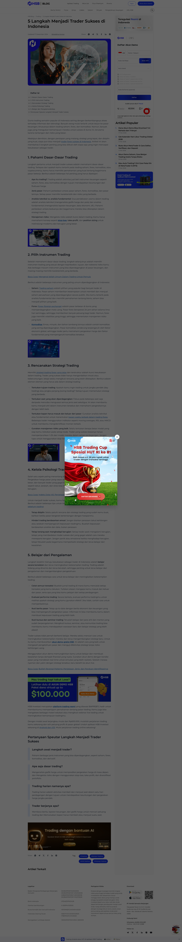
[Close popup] (117, 437)
